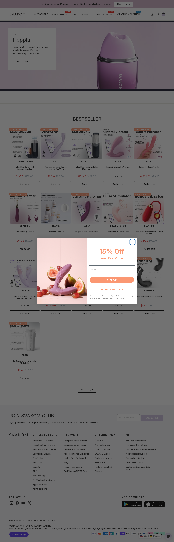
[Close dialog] (132, 242)
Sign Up (112, 279)
